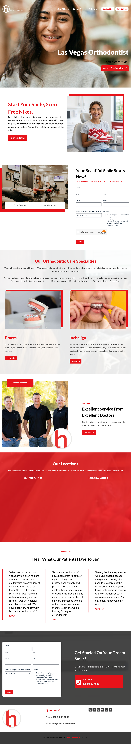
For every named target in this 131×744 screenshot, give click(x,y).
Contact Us (107, 9)
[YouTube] (102, 710)
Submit (80, 241)
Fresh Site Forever (73, 738)
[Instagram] (98, 710)
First (77, 194)
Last (104, 194)
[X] (94, 710)
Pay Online (122, 9)
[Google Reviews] (106, 710)
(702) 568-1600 (61, 717)
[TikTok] (110, 710)
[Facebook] (90, 710)
